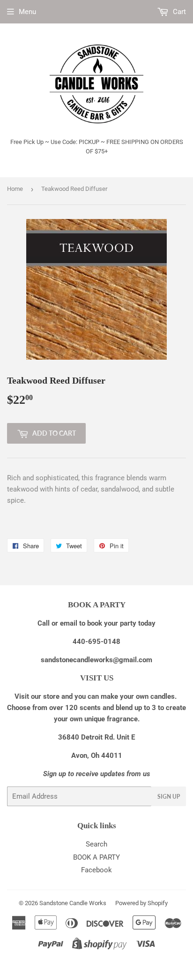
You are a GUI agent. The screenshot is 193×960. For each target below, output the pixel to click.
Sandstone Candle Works (72, 903)
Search (96, 844)
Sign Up (168, 796)
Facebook (96, 870)
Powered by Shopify (141, 903)
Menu (27, 12)
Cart (178, 12)
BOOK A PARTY (96, 857)
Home (15, 188)
